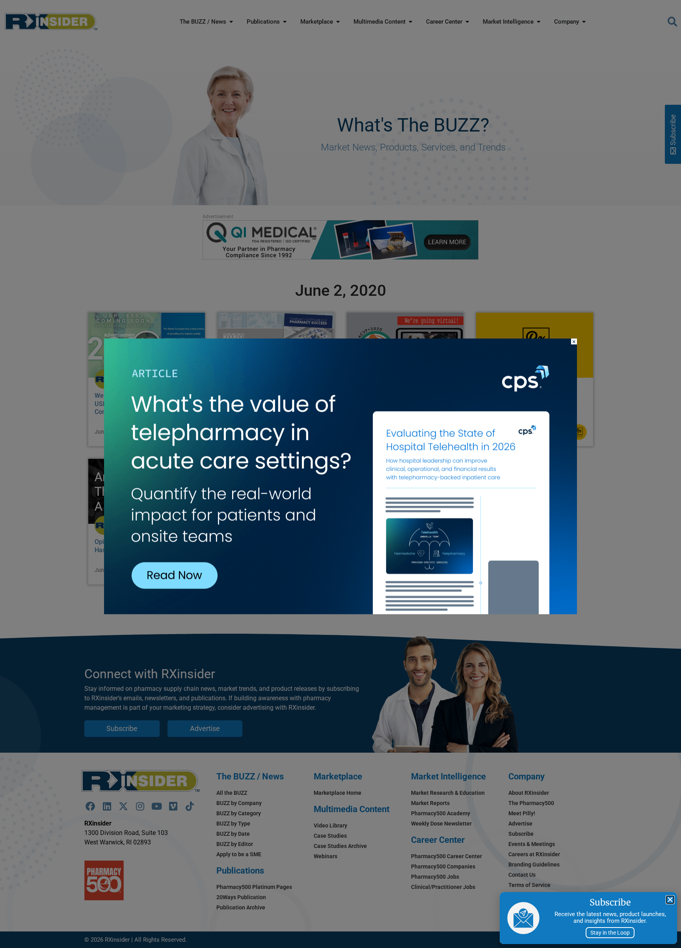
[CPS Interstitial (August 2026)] (340, 612)
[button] (670, 899)
